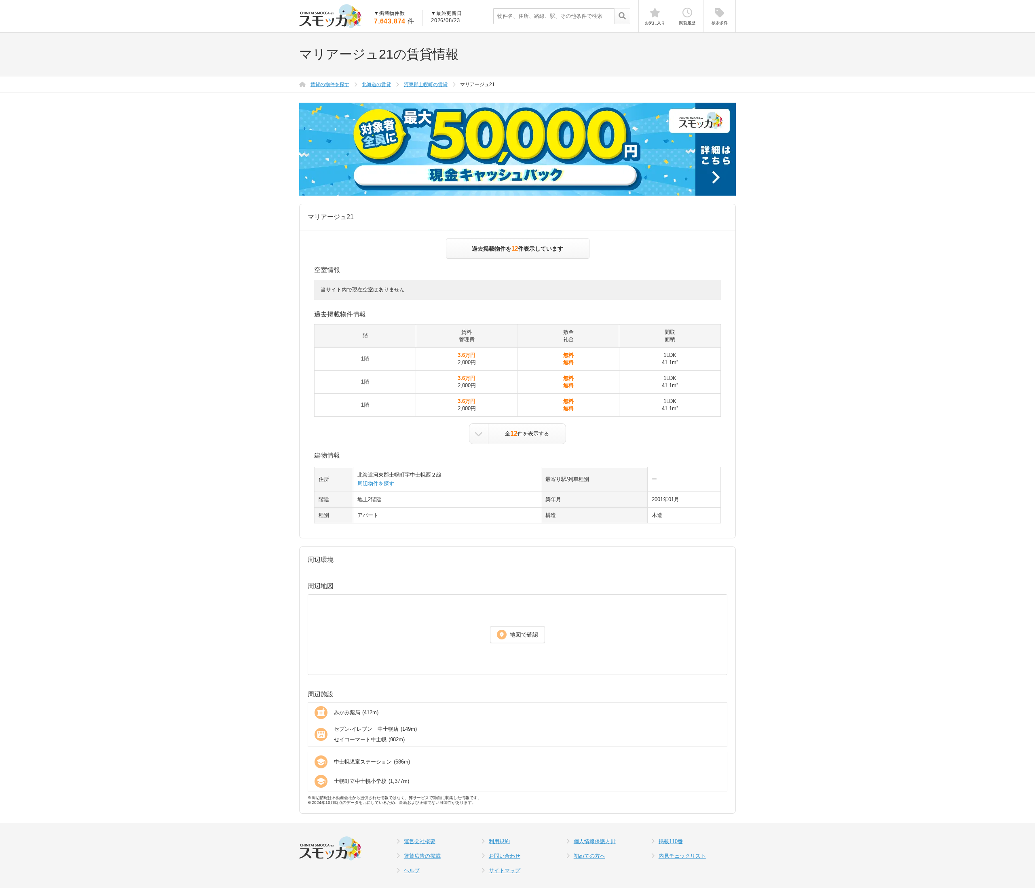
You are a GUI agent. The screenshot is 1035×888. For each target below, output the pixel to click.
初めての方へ (589, 856)
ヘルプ (412, 870)
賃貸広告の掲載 (422, 856)
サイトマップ (504, 870)
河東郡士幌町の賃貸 (426, 84)
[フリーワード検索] (622, 16)
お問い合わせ (504, 856)
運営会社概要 (419, 841)
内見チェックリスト (682, 856)
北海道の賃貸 (376, 84)
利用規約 (499, 841)
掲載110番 (671, 841)
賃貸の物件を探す (329, 84)
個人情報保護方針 (595, 841)
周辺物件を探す (375, 484)
